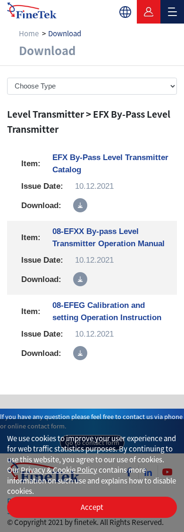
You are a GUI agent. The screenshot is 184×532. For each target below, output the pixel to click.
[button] (125, 12)
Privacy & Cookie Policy (59, 470)
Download (64, 33)
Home (29, 33)
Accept (92, 507)
